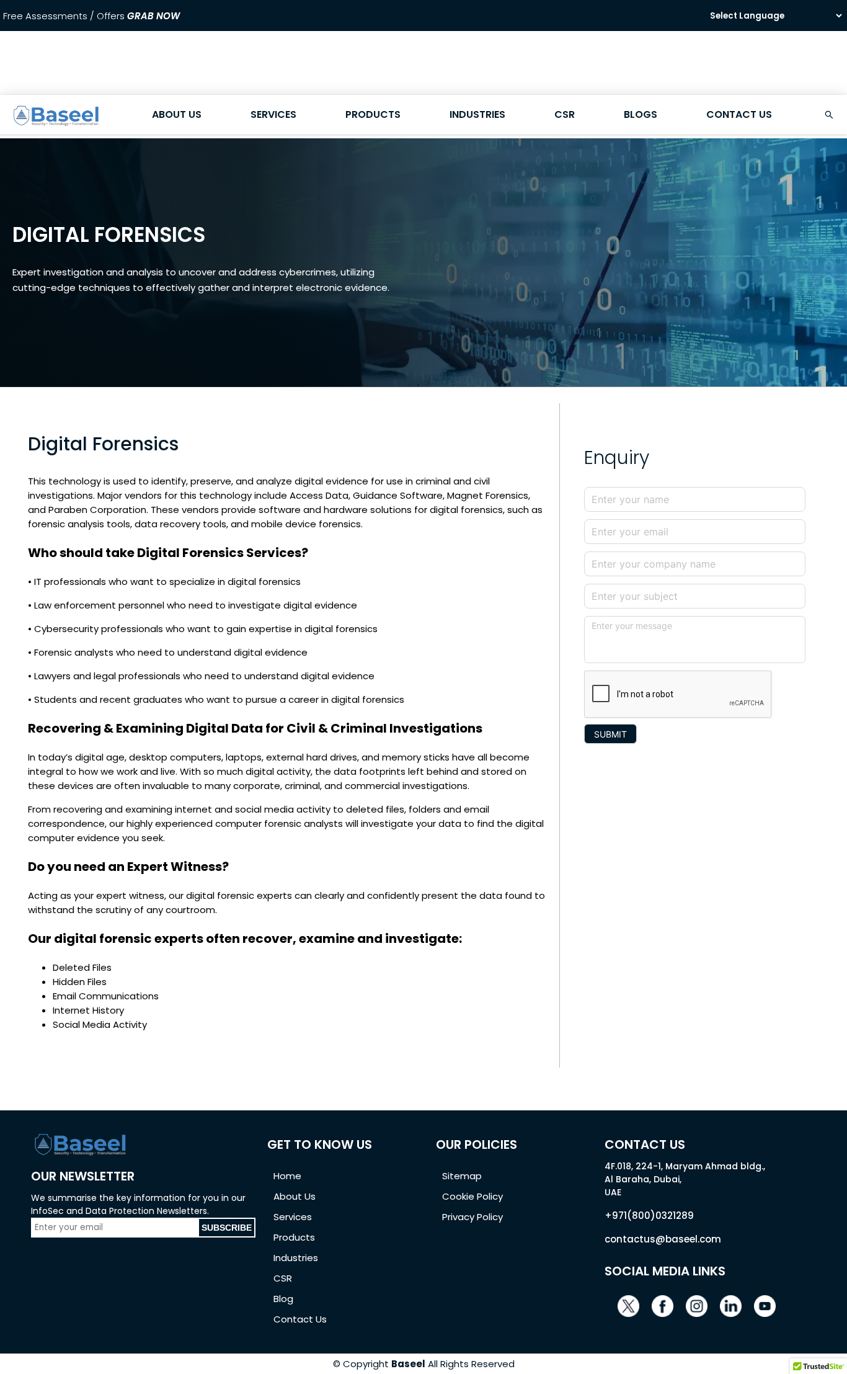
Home (287, 1175)
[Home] (56, 125)
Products (373, 114)
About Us (177, 114)
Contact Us (739, 114)
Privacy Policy (472, 1216)
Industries (477, 114)
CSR (564, 114)
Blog (283, 1298)
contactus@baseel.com (663, 1239)
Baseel (408, 1363)
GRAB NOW (153, 15)
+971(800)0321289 (649, 1215)
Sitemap (462, 1175)
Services (273, 114)
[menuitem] (56, 115)
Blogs (640, 114)
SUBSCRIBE (227, 1228)
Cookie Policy (472, 1196)
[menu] (423, 115)
